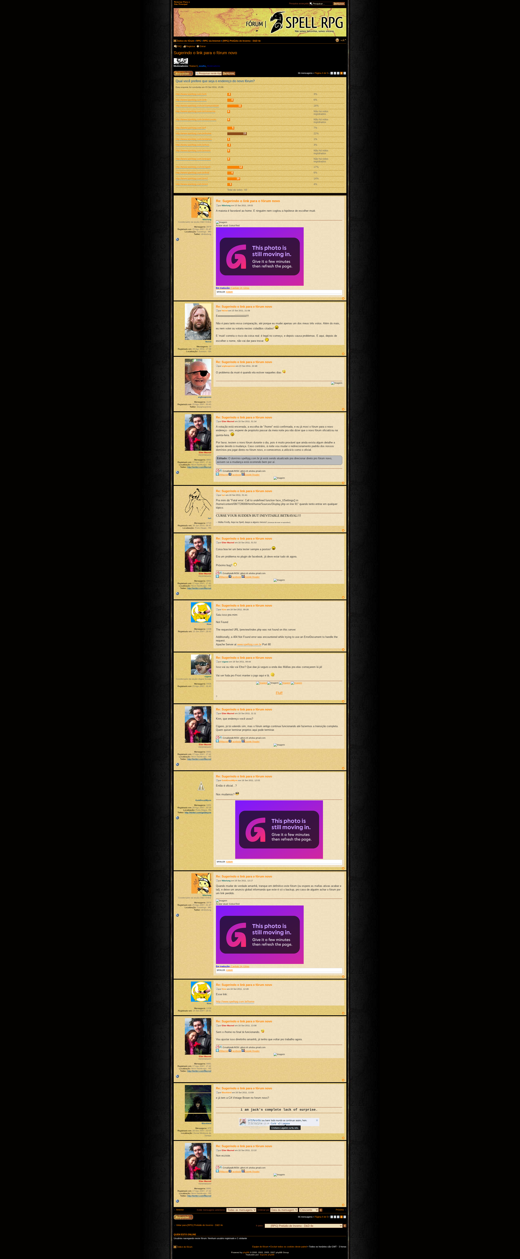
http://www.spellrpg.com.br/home (193, 133)
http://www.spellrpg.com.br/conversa (195, 111)
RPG (198, 41)
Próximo (340, 1209)
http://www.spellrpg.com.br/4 (191, 94)
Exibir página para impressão (337, 40)
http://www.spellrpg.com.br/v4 (192, 184)
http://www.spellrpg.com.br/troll (192, 172)
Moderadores (213, 66)
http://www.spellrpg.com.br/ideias (194, 139)
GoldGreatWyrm (230, 780)
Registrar (190, 46)
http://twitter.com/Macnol (199, 467)
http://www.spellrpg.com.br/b (191, 99)
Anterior (180, 1209)
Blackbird (226, 1092)
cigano (225, 662)
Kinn (224, 609)
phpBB (246, 1252)
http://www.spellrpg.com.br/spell (193, 167)
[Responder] (183, 1217)
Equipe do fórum (260, 1246)
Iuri (223, 495)
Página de (321, 73)
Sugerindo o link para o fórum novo (205, 53)
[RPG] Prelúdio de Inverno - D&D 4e (242, 41)
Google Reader (252, 474)
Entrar (203, 46)
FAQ (179, 46)
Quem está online (185, 1234)
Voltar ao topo (343, 298)
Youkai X (193, 66)
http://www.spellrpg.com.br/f (191, 127)
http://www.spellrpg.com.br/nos (192, 144)
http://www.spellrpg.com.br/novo (193, 150)
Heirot (225, 310)
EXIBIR (229, 292)
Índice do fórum (185, 41)
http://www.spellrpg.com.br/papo (193, 158)
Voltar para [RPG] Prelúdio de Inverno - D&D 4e (199, 1225)
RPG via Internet (212, 41)
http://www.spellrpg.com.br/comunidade (197, 105)
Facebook (236, 474)
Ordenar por (263, 1210)
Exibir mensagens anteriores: (211, 1210)
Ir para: (259, 1225)
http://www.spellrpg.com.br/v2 (192, 178)
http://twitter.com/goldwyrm (198, 812)
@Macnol (223, 474)
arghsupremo (228, 366)
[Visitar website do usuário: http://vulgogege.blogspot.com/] (177, 818)
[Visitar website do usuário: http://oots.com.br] (177, 239)
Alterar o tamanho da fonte (343, 40)
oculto (202, 66)
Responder (179, 72)
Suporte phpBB (267, 1255)
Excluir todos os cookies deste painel (288, 1246)
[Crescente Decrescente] (311, 1210)
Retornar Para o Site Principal (182, 3)
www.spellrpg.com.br (249, 644)
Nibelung (226, 205)
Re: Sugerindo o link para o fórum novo (248, 201)
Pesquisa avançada (299, 3)
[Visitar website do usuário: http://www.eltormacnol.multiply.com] (177, 472)
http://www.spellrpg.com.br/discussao (196, 119)
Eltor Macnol (228, 421)
